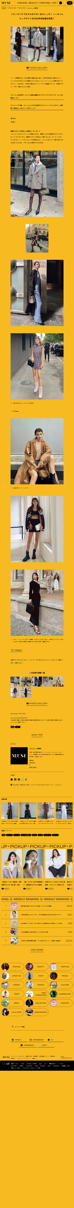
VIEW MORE (37, 950)
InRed (22, 1063)
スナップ (9, 835)
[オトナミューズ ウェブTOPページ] (6, 1057)
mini (45, 1063)
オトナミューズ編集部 (32, 8)
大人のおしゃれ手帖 (31, 1063)
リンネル (60, 1063)
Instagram (32, 762)
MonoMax (42, 1066)
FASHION (22, 3)
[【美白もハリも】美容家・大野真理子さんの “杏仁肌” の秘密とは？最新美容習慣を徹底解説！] (11, 863)
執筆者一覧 (29, 1056)
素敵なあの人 (52, 1063)
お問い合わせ (32, 767)
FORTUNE (44, 3)
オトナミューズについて (17, 1056)
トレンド (16, 835)
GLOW (36, 1066)
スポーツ (55, 835)
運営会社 (52, 1056)
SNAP (4, 8)
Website (31, 760)
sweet (40, 1063)
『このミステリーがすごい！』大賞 (31, 1068)
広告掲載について (44, 1056)
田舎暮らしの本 (65, 1066)
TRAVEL (70, 923)
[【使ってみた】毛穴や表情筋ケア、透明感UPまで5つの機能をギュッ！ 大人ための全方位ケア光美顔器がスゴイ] (33, 863)
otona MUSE (29, 1066)
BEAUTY (33, 3)
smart (49, 1066)
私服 (12, 727)
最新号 (13, 1058)
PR (2, 888)
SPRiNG (21, 1066)
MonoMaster (56, 1066)
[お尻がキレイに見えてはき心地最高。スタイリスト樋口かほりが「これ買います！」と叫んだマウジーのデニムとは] (55, 863)
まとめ (34, 835)
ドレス (40, 835)
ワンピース (47, 835)
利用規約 (35, 1056)
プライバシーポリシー (23, 1058)
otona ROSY (69, 940)
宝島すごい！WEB (15, 1068)
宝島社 (34, 1058)
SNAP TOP (37, 735)
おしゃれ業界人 (26, 835)
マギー (18, 727)
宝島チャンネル (14, 1063)
